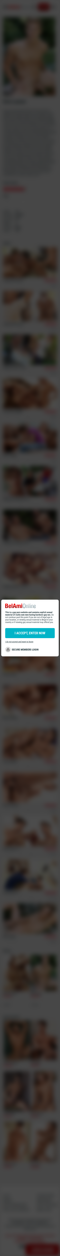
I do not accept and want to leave (19, 641)
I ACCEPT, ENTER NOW (30, 633)
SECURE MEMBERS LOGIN (25, 649)
